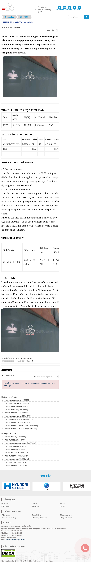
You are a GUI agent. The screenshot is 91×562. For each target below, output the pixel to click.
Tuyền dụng (36, 506)
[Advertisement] (75, 32)
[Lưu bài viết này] (57, 30)
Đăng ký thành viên (66, 518)
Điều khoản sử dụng (9, 518)
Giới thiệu (5, 503)
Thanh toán (6, 515)
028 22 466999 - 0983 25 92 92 (68, 9)
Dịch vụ (34, 503)
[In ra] (53, 30)
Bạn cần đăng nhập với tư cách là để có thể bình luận (29, 384)
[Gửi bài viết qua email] (48, 30)
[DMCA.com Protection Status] (8, 553)
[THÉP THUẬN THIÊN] (12, 7)
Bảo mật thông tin (66, 515)
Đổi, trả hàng (36, 515)
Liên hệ (62, 506)
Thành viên (6, 506)
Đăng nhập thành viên (39, 518)
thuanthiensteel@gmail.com (15, 539)
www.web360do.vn (47, 561)
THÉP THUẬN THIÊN (23, 561)
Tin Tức (62, 503)
